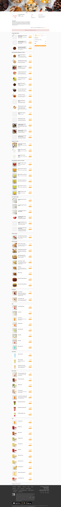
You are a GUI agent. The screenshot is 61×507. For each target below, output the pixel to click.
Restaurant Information (32, 12)
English (30, 497)
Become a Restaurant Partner (23, 490)
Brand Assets (14, 488)
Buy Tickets (14, 491)
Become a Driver (15, 490)
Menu (26, 12)
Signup (49, 0)
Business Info (31, 506)
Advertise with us (20, 491)
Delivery (38, 35)
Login (52, 0)
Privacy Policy (22, 488)
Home (47, 0)
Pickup (44, 35)
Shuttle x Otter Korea (31, 490)
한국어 (54, 0)
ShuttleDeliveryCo (46, 487)
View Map (45, 27)
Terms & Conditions (28, 488)
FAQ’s (18, 488)
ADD (30, 48)
